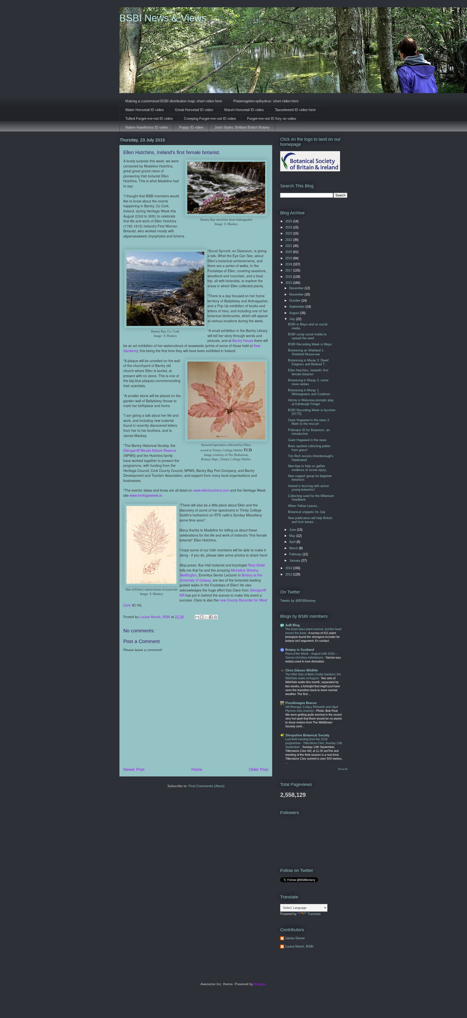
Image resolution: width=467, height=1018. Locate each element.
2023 (289, 233)
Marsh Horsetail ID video (244, 110)
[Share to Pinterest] (215, 617)
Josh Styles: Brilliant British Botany (242, 127)
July (292, 319)
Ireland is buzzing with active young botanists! (308, 488)
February (296, 554)
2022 (289, 240)
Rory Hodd (256, 565)
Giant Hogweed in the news (307, 440)
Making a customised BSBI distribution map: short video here (173, 101)
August (294, 313)
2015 (289, 283)
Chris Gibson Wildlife (301, 670)
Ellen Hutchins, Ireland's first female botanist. (308, 372)
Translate (314, 914)
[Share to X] (206, 617)
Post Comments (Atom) (207, 786)
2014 (289, 568)
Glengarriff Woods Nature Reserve (149, 450)
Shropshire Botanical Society (307, 735)
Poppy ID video (191, 127)
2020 (289, 252)
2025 (289, 221)
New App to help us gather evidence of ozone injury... (308, 468)
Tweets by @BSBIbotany (298, 600)
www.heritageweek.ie (146, 495)
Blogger (260, 984)
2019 (289, 258)
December (297, 288)
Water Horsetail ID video (144, 110)
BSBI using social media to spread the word (307, 336)
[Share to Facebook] (210, 617)
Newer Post (133, 769)
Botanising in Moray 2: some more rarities (308, 382)
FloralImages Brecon (301, 703)
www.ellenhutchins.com (211, 490)
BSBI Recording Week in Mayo (310, 344)
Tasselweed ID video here (295, 110)
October (295, 300)
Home (196, 769)
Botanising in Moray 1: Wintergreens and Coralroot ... (311, 392)
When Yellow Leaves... (304, 506)
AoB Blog (292, 625)
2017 (289, 270)
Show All (342, 769)
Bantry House (242, 340)
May (292, 536)
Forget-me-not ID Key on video (271, 118)
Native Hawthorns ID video (146, 127)
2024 (289, 227)
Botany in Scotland (299, 650)
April (292, 542)
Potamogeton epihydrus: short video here (265, 101)
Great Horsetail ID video (194, 110)
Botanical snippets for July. (307, 512)
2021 (289, 246)
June (293, 529)
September (297, 306)
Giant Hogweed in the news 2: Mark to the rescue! (309, 422)
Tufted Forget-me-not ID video (149, 118)
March (294, 548)
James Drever (295, 938)
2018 (289, 264)
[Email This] (197, 617)
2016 (289, 276)
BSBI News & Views (163, 18)
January (295, 560)
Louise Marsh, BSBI (299, 946)
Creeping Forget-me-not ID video (210, 118)
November (297, 294)
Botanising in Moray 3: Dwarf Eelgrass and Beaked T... (308, 362)
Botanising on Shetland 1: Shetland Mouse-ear (306, 352)
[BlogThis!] (201, 617)
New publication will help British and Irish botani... (310, 520)
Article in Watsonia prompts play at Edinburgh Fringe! (311, 402)
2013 (289, 574)
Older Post (258, 769)
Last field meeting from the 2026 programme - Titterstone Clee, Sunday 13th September (313, 743)
